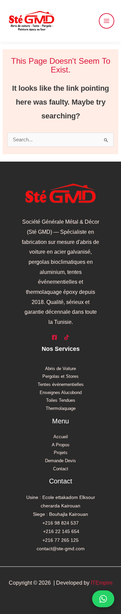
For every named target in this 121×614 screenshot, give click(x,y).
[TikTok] (66, 337)
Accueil (60, 436)
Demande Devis (60, 460)
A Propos (61, 444)
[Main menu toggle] (106, 21)
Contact (60, 468)
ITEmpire (102, 583)
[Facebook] (54, 337)
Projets (61, 452)
